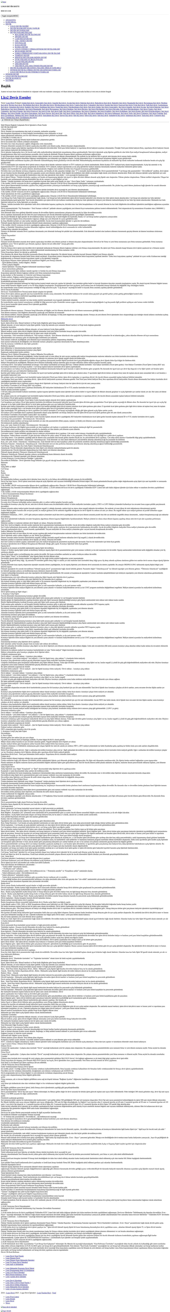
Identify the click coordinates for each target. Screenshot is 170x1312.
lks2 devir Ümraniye (140, 113)
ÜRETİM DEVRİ (21, 64)
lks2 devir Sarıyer (44, 113)
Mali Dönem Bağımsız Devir (16, 1275)
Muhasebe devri (7, 319)
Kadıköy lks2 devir (32, 107)
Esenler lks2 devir (111, 105)
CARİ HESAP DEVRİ (23, 39)
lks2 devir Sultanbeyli (96, 113)
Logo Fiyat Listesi (12, 1297)
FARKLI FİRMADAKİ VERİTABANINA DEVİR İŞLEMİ (37, 53)
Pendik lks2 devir (35, 115)
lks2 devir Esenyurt (31, 111)
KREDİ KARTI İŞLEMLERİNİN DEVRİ (30, 57)
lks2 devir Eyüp (44, 111)
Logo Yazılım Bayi (44, 1293)
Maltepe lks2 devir (21, 115)
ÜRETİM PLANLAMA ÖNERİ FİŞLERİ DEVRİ (34, 66)
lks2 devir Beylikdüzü (97, 109)
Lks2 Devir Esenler (16, 97)
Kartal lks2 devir (62, 107)
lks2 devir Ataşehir (125, 107)
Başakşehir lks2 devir (135, 103)
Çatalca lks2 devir (80, 105)
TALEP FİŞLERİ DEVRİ (24, 62)
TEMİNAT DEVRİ (22, 55)
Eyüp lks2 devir (139, 105)
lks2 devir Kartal (134, 111)
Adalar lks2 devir (28, 103)
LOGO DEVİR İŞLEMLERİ (16, 76)
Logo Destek (10, 1299)
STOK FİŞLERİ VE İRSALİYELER (29, 60)
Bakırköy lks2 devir (119, 103)
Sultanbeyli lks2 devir (117, 115)
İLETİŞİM (9, 80)
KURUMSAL (11, 22)
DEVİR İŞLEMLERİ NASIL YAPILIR (25, 28)
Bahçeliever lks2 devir (103, 103)
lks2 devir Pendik (14, 113)
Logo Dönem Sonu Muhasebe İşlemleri (20, 1260)
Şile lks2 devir (78, 115)
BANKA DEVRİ (21, 47)
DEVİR (8, 24)
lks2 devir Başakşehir (33, 109)
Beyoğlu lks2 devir (47, 105)
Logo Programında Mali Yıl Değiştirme (20, 1270)
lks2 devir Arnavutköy (110, 107)
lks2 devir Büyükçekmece (129, 109)
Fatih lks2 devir (151, 105)
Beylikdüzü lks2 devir (31, 105)
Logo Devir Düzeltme (14, 1281)
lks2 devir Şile (57, 113)
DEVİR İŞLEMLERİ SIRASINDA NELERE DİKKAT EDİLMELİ (35, 68)
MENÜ (10, 16)
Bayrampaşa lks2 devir (152, 103)
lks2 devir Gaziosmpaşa (72, 111)
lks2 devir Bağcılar (153, 107)
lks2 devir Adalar (94, 107)
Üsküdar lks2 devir (12, 118)
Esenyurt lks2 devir (126, 105)
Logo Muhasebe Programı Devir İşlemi (20, 1268)
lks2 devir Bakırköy (17, 109)
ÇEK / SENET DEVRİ (23, 41)
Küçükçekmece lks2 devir (77, 107)
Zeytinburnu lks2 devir (28, 118)
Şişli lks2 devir (102, 115)
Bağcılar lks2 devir (87, 103)
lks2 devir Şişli (81, 113)
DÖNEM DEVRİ (12, 74)
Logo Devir (10, 103)
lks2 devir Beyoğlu (112, 109)
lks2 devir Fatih (56, 111)
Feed (54, 1293)
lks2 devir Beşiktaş (66, 109)
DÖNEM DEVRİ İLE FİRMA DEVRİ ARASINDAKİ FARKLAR (35, 70)
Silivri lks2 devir (90, 115)
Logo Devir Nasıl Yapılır (15, 1256)
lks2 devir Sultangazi (112, 113)
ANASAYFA (11, 20)
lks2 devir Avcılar (139, 107)
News (8, 1303)
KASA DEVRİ (20, 45)
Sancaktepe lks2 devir (51, 115)
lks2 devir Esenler (16, 111)
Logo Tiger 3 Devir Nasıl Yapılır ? (18, 1283)
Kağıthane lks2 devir (47, 107)
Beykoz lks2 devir (15, 105)
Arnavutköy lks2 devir (43, 103)
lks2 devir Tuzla (127, 113)
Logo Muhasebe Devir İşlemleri (17, 1287)
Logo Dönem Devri (13, 1258)
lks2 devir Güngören (89, 111)
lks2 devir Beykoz (81, 109)
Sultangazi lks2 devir (133, 115)
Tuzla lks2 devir (147, 115)
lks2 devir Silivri (69, 113)
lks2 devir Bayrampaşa (50, 109)
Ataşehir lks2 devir (59, 103)
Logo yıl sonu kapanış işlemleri (17, 1289)
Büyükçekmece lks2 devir (64, 105)
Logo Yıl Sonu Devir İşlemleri (17, 1262)
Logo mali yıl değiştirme (14, 1264)
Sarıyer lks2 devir (66, 115)
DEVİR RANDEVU (13, 78)
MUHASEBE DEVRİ (23, 51)
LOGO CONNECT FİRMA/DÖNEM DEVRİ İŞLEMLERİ (37, 49)
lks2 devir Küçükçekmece (151, 111)
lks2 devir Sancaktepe (29, 113)
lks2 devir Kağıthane (120, 111)
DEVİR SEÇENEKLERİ (19, 30)
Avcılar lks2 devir (73, 103)
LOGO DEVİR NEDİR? (19, 26)
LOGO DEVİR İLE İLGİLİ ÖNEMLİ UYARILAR (29, 72)
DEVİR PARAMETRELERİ (21, 32)
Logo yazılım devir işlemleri (16, 1277)
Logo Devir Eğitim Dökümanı (17, 1285)
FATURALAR (20, 43)
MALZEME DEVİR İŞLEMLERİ (27, 35)
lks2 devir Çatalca (146, 109)
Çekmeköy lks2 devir (96, 105)
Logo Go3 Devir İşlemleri (15, 1272)
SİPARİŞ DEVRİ (21, 37)
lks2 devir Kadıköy (104, 111)
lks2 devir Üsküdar (156, 113)
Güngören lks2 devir (16, 107)
